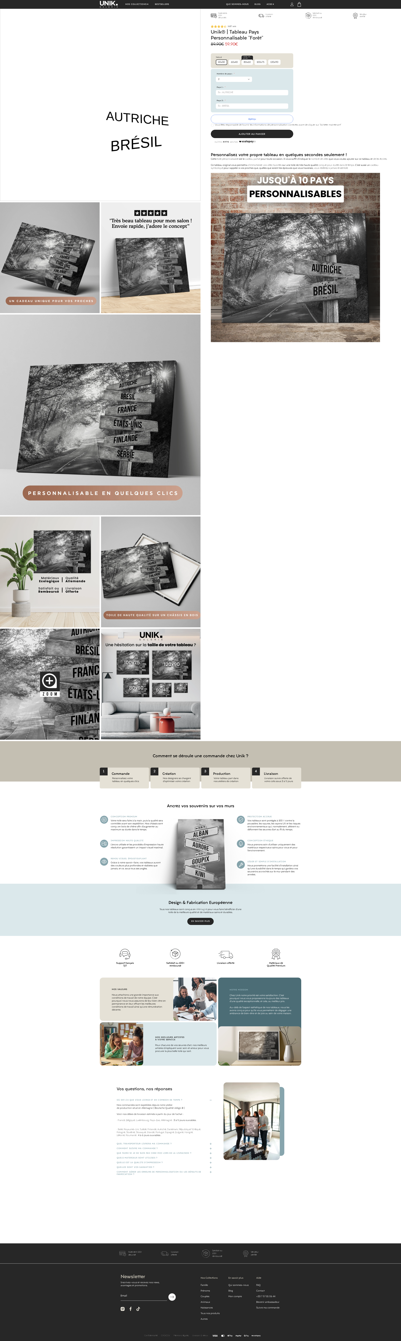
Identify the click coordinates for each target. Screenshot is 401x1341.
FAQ (258, 1285)
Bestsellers (162, 4)
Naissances (207, 1308)
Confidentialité (150, 1336)
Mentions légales (181, 1336)
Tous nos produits (210, 1313)
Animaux (205, 1302)
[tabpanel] (234, 15)
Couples (205, 1296)
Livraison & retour (200, 1336)
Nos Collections (136, 4)
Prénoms (205, 1291)
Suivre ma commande (267, 1308)
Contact (260, 1291)
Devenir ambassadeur (267, 1302)
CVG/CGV (165, 1336)
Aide (269, 4)
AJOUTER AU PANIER (252, 134)
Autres (204, 1319)
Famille (204, 1285)
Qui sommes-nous (237, 4)
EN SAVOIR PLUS (200, 921)
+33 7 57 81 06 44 (265, 1296)
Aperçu (252, 119)
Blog (258, 4)
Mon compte (235, 1296)
